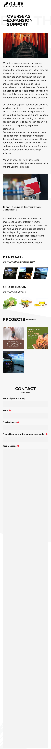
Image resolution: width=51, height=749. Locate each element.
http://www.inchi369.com (14, 292)
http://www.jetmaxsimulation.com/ (19, 262)
